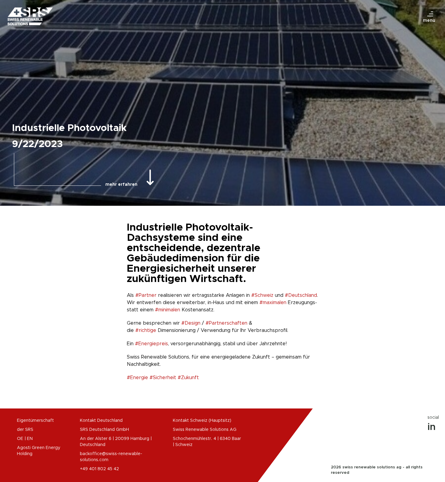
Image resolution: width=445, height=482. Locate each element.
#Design (190, 323)
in (431, 427)
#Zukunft (188, 377)
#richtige (145, 330)
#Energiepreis (151, 343)
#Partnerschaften (226, 323)
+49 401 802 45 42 (99, 469)
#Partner (146, 295)
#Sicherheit (163, 377)
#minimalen (167, 309)
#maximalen (272, 302)
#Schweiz (262, 295)
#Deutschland (301, 295)
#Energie (137, 377)
